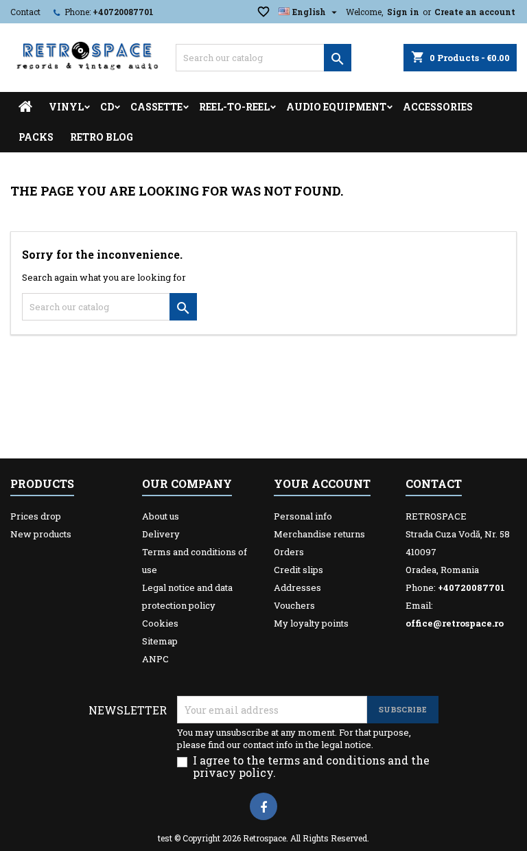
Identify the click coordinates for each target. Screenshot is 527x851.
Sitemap (160, 641)
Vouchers (294, 605)
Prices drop (35, 516)
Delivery (161, 534)
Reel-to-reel (234, 106)
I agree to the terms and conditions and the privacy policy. (311, 766)
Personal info (303, 516)
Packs (36, 136)
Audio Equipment (336, 106)
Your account (322, 483)
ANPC (155, 659)
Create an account (474, 11)
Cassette (156, 106)
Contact (25, 11)
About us (160, 516)
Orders (289, 552)
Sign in (403, 11)
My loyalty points (311, 623)
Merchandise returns (319, 534)
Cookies (160, 623)
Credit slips (298, 569)
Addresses (297, 587)
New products (40, 534)
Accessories (438, 106)
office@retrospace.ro (455, 623)
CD (107, 106)
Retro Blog (101, 136)
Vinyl (66, 106)
